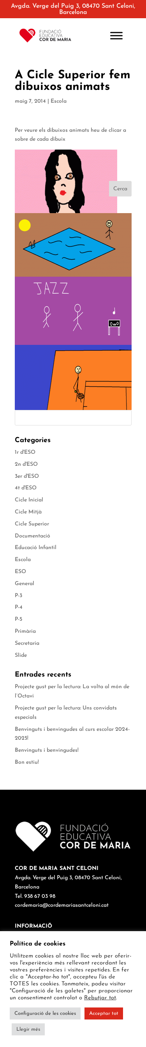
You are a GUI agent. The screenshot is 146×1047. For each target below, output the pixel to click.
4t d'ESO (26, 488)
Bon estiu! (27, 762)
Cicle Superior (32, 524)
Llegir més (28, 1029)
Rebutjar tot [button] (100, 998)
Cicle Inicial (29, 500)
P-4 (19, 607)
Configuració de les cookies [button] (45, 1013)
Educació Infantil (35, 548)
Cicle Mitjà (28, 512)
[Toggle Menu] (116, 35)
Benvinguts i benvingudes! (47, 750)
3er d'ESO (27, 476)
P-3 (18, 596)
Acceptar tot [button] (103, 1013)
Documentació (32, 536)
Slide (21, 655)
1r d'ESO (25, 452)
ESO (20, 572)
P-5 (18, 619)
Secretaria (27, 643)
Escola (59, 101)
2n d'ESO (26, 464)
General (24, 584)
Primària (25, 631)
